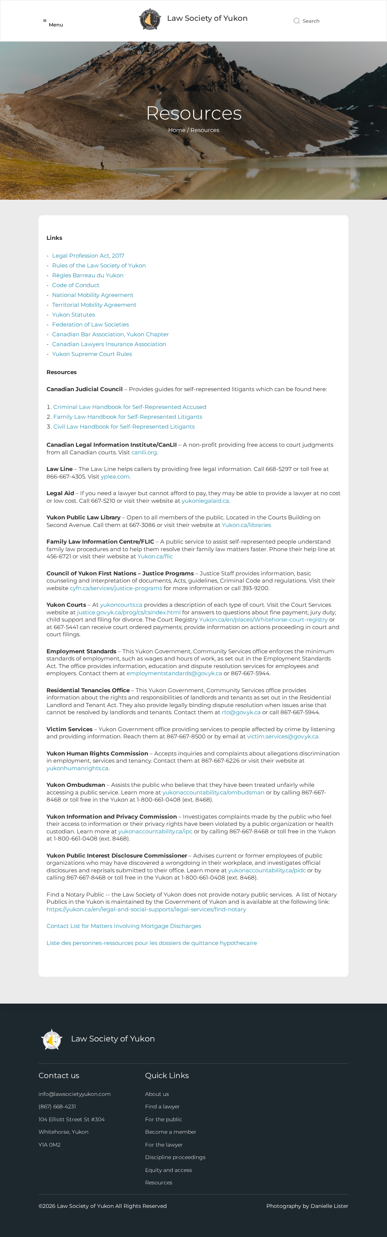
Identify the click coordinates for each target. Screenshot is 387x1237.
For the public (163, 1119)
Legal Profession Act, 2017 (88, 255)
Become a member (171, 1131)
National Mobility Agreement (92, 294)
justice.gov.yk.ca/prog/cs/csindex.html (129, 612)
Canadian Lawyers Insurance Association (109, 344)
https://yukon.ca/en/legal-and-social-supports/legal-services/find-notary (146, 909)
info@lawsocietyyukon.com (75, 1094)
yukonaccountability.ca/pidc (267, 870)
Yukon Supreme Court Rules (92, 353)
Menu (56, 25)
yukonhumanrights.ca (77, 768)
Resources (158, 1182)
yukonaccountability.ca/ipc (155, 831)
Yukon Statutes (73, 314)
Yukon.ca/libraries (246, 524)
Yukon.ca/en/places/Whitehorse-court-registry (263, 619)
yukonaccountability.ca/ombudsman (214, 792)
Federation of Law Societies (90, 324)
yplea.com (115, 476)
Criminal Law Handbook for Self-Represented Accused (129, 406)
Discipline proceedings (175, 1157)
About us (157, 1094)
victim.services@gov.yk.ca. (283, 736)
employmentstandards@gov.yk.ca (174, 673)
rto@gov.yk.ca (241, 712)
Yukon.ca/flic (155, 556)
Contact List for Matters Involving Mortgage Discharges (123, 925)
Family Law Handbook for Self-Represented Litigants (127, 416)
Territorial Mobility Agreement (94, 304)
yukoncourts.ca (121, 604)
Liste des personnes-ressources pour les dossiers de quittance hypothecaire (151, 942)
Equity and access (168, 1170)
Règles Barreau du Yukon (88, 275)
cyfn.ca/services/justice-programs (116, 588)
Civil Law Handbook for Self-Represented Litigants (124, 426)
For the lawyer (164, 1144)
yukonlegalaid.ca (205, 500)
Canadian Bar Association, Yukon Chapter (110, 334)
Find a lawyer (162, 1106)
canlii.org (144, 452)
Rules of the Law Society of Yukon (99, 265)
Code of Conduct (75, 285)
